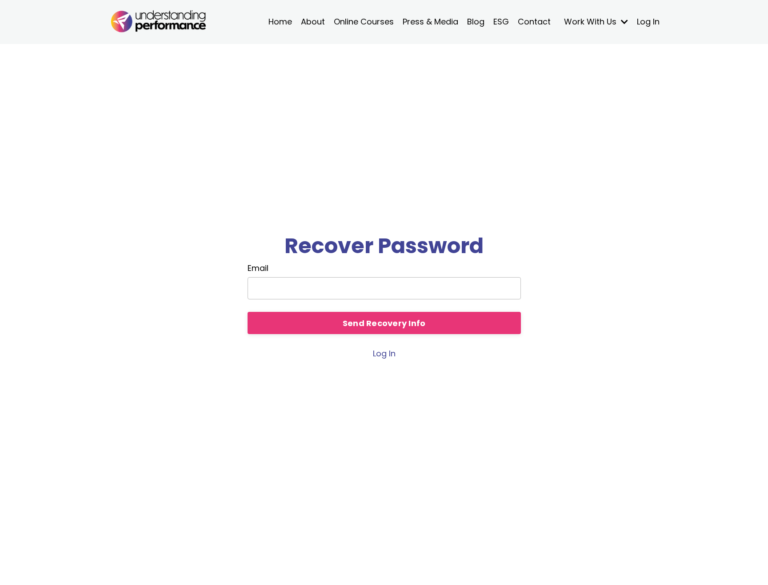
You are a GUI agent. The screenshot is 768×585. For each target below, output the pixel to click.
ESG (501, 21)
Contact (534, 21)
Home (280, 21)
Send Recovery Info (384, 323)
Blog (475, 21)
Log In (648, 21)
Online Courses (364, 21)
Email (258, 268)
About (313, 21)
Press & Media (430, 21)
